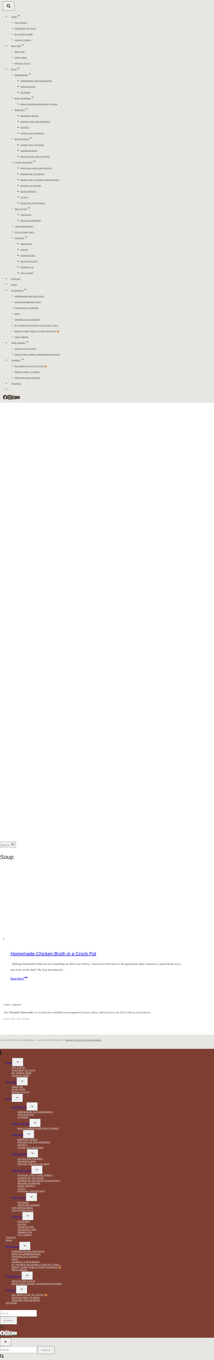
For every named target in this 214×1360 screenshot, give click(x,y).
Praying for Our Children (35, 156)
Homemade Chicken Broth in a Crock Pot (53, 953)
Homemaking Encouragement (36, 81)
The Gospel (21, 23)
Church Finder (23, 40)
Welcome (11, 1082)
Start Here (21, 58)
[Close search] (5, 1342)
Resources (12, 1247)
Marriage (17, 1135)
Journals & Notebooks (27, 319)
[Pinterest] (14, 398)
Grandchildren (28, 151)
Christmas (26, 244)
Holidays (17, 1217)
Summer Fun (27, 267)
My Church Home (24, 34)
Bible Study (19, 1198)
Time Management (24, 226)
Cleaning (25, 92)
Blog (9, 1099)
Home (9, 1063)
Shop (17, 314)
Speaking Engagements (27, 378)
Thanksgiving (27, 255)
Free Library (22, 337)
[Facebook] (5, 398)
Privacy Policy (23, 63)
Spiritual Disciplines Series (36, 168)
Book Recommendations (28, 302)
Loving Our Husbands (32, 133)
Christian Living (21, 1171)
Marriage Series (29, 116)
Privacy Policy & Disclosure (83, 1040)
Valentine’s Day (28, 261)
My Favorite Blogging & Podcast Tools (36, 325)
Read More (19, 978)
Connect (11, 1290)
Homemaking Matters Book (29, 296)
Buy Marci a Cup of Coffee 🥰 (31, 366)
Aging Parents (28, 191)
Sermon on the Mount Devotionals (40, 180)
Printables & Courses (27, 308)
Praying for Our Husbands (35, 122)
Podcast (16, 279)
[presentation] (97, 903)
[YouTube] (18, 398)
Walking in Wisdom (30, 186)
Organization (28, 87)
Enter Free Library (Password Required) (37, 354)
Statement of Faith (25, 28)
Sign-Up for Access (25, 349)
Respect (25, 127)
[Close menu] (0, 1053)
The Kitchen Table (25, 232)
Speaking (16, 384)
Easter (24, 250)
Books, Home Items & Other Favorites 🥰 (37, 331)
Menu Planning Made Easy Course (39, 104)
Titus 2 (24, 197)
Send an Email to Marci (27, 372)
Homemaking (19, 1107)
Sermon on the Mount (32, 174)
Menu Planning (21, 1124)
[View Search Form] (8, 6)
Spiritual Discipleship (32, 203)
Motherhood (19, 1154)
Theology (25, 215)
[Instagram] (10, 398)
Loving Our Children (32, 145)
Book (14, 285)
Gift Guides (26, 273)
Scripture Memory (30, 221)
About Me (20, 52)
